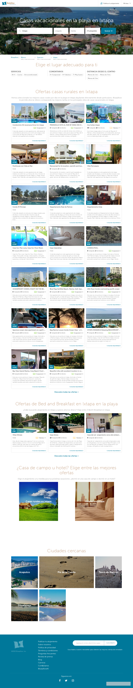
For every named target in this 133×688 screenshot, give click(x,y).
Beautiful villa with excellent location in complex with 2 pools (72, 371)
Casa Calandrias (56, 248)
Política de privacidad (47, 647)
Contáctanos (43, 666)
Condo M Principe (19, 207)
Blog (40, 659)
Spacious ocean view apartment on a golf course (30, 330)
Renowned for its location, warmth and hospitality (68, 166)
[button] (60, 680)
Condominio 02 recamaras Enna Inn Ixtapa (28, 125)
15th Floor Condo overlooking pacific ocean (103, 289)
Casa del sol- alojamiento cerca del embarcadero (105, 435)
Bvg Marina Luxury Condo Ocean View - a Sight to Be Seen (71, 330)
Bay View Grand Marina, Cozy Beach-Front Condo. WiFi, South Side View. (39, 371)
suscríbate (110, 643)
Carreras (41, 662)
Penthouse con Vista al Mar (23, 166)
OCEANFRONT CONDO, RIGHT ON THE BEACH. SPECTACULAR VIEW (38, 289)
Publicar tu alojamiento (47, 641)
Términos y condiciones (48, 650)
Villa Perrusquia (93, 166)
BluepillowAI (43, 669)
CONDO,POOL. (92, 248)
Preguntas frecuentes (47, 653)
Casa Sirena (54, 435)
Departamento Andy (94, 207)
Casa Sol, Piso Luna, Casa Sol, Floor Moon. (28, 248)
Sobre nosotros (44, 644)
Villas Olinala (17, 435)
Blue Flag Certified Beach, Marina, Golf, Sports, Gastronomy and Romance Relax (79, 289)
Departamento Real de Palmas (61, 207)
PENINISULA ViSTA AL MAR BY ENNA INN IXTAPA (67, 125)
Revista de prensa (45, 656)
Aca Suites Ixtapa (93, 125)
